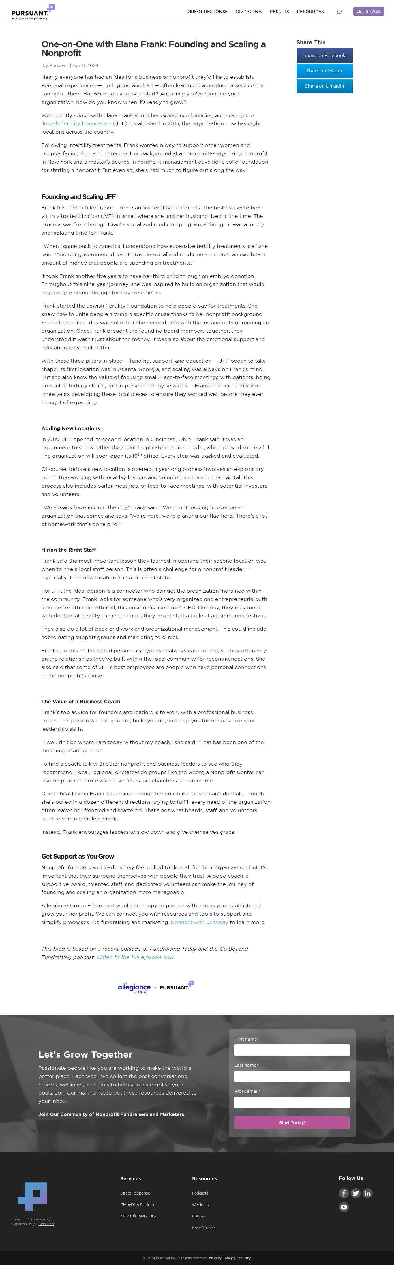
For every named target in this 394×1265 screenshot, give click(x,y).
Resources (310, 12)
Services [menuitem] (130, 1178)
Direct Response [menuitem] (135, 1193)
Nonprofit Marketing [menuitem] (138, 1216)
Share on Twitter (325, 71)
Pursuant (59, 65)
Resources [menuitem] (204, 1178)
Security (244, 1257)
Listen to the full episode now (135, 957)
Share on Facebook (324, 55)
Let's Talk (368, 11)
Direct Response (207, 12)
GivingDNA (249, 12)
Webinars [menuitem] (200, 1204)
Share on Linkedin (324, 86)
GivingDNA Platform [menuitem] (137, 1204)
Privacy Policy (221, 1257)
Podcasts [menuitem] (200, 1193)
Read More (46, 1223)
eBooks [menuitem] (199, 1216)
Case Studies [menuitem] (204, 1227)
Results (279, 12)
